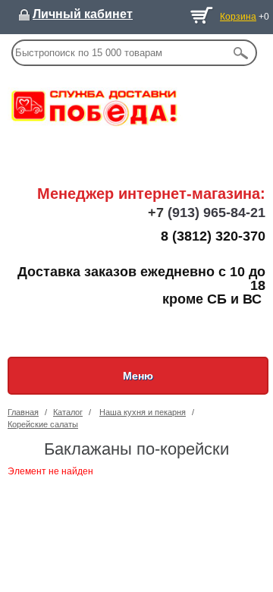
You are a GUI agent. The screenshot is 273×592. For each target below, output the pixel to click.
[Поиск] (241, 52)
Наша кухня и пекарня (142, 412)
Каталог (68, 412)
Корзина (238, 16)
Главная (23, 412)
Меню (138, 376)
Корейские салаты (43, 424)
